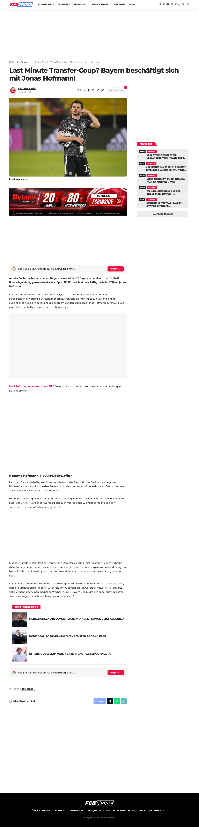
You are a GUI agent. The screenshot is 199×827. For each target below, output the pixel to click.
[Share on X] (93, 90)
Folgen (114, 269)
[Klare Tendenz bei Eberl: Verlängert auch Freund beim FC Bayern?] (162, 154)
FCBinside (14, 62)
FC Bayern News (151, 151)
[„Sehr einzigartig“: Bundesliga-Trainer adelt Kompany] (162, 178)
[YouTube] (168, 4)
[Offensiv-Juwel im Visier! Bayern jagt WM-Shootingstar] (19, 654)
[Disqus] (68, 748)
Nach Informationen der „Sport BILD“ (32, 386)
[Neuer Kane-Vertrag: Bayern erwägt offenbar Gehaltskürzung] (162, 202)
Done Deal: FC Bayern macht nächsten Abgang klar (67, 636)
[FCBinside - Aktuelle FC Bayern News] (21, 4)
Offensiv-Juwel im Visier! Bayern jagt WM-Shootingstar (70, 653)
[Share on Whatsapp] (98, 90)
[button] (187, 4)
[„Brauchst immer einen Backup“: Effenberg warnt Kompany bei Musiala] (162, 166)
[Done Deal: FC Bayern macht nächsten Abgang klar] (19, 636)
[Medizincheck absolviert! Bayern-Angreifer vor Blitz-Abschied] (19, 619)
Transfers (25, 62)
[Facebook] (160, 4)
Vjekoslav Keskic (27, 88)
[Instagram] (176, 4)
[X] (164, 4)
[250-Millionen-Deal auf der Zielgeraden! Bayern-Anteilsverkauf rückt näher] (162, 190)
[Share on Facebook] (89, 90)
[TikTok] (179, 4)
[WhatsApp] (183, 4)
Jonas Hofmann (27, 689)
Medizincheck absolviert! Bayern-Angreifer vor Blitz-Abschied (76, 618)
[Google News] (172, 4)
